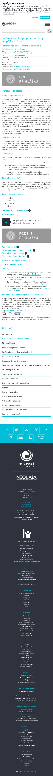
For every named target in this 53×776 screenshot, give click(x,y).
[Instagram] (16, 430)
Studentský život (26, 633)
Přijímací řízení (8, 343)
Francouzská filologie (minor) (23, 53)
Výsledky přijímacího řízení (13, 348)
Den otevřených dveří (26, 631)
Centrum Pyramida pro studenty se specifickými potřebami (26, 365)
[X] (36, 430)
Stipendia (6, 388)
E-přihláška (7, 334)
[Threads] (11, 438)
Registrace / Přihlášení (26, 678)
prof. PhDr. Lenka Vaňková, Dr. (23, 66)
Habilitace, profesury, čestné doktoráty (26, 698)
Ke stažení (26, 763)
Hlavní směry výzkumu (26, 709)
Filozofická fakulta (26, 555)
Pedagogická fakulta (26, 551)
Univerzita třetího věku (11, 405)
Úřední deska (26, 602)
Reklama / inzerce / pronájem (26, 745)
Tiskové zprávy (26, 756)
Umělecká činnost (26, 714)
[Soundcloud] (20, 438)
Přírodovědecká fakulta (26, 559)
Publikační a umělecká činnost (26, 712)
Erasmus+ (26, 694)
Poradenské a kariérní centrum (15, 361)
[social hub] (41, 438)
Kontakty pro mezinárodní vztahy (26, 700)
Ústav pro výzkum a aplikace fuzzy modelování (26, 561)
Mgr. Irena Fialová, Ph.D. (32, 275)
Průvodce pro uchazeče (11, 370)
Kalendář (26, 600)
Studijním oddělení (16, 279)
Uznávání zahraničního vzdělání (15, 383)
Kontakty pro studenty (26, 666)
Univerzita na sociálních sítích (14, 410)
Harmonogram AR (26, 651)
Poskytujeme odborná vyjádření (26, 759)
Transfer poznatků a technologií (26, 718)
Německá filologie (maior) (21, 51)
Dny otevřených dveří (11, 357)
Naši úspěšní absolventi (12, 397)
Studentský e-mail (26, 647)
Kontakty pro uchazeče (11, 414)
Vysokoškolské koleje (26, 577)
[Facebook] (7, 430)
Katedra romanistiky (14, 265)
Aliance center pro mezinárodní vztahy (26, 696)
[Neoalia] (26, 477)
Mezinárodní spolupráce (26, 691)
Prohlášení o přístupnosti (26, 732)
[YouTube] (26, 430)
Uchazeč (7, 328)
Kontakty (26, 606)
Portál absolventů (26, 675)
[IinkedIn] (46, 430)
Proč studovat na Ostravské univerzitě (17, 352)
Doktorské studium (10, 379)
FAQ (26, 680)
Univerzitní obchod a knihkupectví (26, 573)
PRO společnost (26, 738)
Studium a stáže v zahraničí (26, 653)
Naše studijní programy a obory (15, 339)
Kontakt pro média (26, 754)
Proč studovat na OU (26, 628)
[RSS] (30, 438)
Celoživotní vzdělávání (11, 401)
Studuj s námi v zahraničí (12, 374)
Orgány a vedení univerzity (26, 593)
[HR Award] (26, 535)
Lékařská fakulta (26, 557)
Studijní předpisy (26, 662)
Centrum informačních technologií (26, 579)
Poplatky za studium (10, 392)
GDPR (26, 730)
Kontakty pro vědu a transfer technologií (26, 720)
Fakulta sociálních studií (26, 548)
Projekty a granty (27, 716)
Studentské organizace (26, 664)
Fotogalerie (26, 597)
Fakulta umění (26, 553)
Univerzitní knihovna (27, 571)
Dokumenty (26, 595)
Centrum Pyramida (41, 284)
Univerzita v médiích (26, 761)
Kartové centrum (26, 582)
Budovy (26, 604)
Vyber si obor (26, 618)
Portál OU (26, 645)
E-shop (26, 734)
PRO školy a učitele (26, 736)
